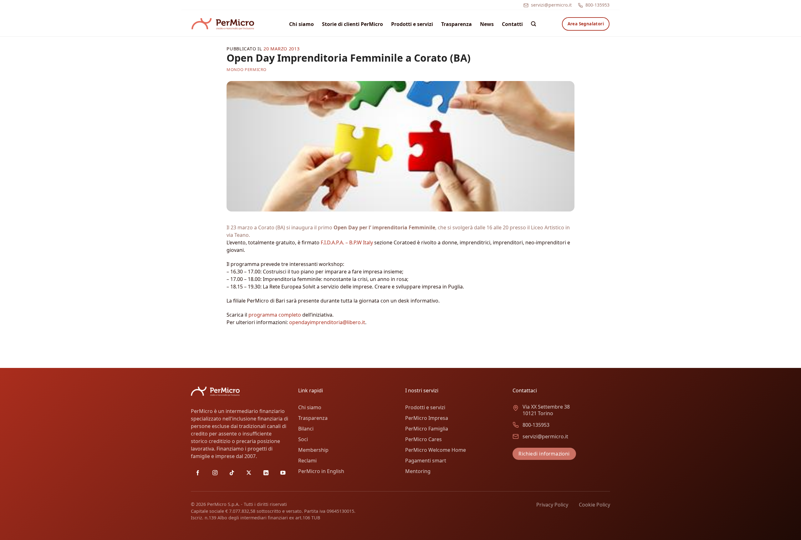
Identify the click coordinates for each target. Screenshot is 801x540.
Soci (303, 439)
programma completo (274, 314)
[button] (533, 24)
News (487, 24)
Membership (313, 449)
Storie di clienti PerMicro (352, 24)
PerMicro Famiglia (426, 428)
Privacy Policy (552, 504)
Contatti (512, 24)
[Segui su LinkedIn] (266, 473)
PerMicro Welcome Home (435, 449)
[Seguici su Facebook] (197, 473)
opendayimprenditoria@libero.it (327, 322)
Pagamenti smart (425, 460)
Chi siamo (301, 24)
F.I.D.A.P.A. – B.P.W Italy (347, 242)
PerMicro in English (321, 471)
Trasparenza (456, 24)
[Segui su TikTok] (231, 473)
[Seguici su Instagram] (215, 473)
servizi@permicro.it (551, 5)
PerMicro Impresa (426, 418)
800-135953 (597, 5)
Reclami (307, 460)
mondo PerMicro (247, 69)
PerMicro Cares (423, 439)
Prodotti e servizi (412, 24)
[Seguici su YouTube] (282, 473)
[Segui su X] (248, 473)
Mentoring (418, 471)
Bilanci (306, 428)
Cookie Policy (594, 504)
